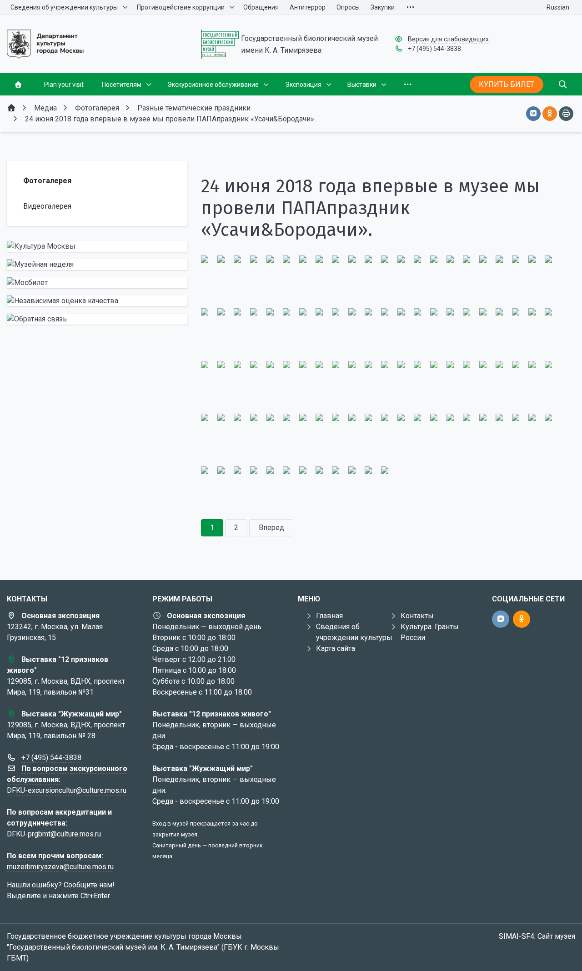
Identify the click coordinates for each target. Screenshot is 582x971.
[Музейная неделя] (97, 264)
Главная (329, 615)
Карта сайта (335, 648)
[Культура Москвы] (97, 246)
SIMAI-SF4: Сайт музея (537, 936)
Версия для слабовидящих (448, 39)
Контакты (417, 615)
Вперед (271, 527)
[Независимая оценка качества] (97, 300)
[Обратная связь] (97, 319)
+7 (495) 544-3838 (434, 48)
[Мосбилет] (97, 282)
